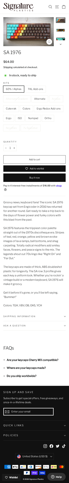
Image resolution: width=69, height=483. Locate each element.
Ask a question (14, 325)
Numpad (33, 118)
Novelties (11, 128)
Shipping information (19, 316)
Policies (10, 435)
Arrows (56, 98)
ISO (20, 118)
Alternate (39, 98)
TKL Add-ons (35, 89)
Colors (26, 108)
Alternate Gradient (17, 98)
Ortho (48, 118)
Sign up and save (18, 392)
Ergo (8, 118)
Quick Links (13, 425)
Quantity (10, 142)
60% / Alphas (13, 89)
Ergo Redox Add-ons (49, 108)
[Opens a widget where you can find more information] (56, 477)
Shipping (8, 67)
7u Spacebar (30, 128)
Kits (6, 83)
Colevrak (11, 108)
